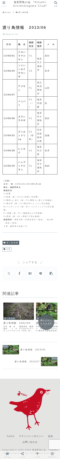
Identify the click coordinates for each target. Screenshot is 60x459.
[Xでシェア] (9, 273)
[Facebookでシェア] (19, 273)
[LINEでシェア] (40, 273)
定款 (50, 436)
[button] (51, 273)
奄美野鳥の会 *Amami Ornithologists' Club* (30, 3)
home (11, 436)
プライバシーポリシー (31, 436)
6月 (8, 249)
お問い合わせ (30, 441)
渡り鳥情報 (12, 243)
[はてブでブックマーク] (30, 273)
